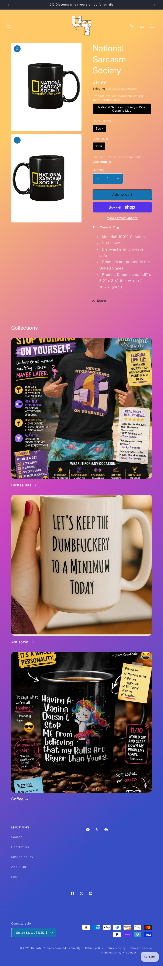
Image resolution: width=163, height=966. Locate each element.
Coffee (17, 799)
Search (16, 837)
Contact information (139, 952)
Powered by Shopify (67, 948)
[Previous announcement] (8, 4)
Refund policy (22, 857)
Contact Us (20, 847)
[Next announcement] (154, 4)
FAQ (14, 877)
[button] (9, 26)
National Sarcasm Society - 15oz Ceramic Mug (121, 108)
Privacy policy (117, 948)
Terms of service (141, 948)
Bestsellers (21, 485)
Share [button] (101, 301)
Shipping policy (111, 952)
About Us (18, 867)
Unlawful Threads (42, 948)
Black (99, 128)
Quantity (99, 170)
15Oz (99, 146)
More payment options (122, 217)
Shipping (99, 88)
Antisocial (20, 642)
